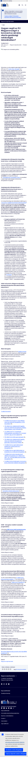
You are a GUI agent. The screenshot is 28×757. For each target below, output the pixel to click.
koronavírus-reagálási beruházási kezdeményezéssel (13, 202)
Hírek (3, 24)
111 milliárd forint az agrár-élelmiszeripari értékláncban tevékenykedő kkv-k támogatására (13, 446)
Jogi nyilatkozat (4, 723)
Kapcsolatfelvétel (5, 710)
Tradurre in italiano (8, 16)
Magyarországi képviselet (7, 661)
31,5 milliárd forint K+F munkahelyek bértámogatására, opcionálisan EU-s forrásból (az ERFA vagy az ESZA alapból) (15, 433)
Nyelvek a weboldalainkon (7, 715)
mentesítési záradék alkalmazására (11, 491)
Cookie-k (3, 718)
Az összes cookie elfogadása (14, 749)
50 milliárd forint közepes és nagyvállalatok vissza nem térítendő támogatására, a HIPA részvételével (14, 422)
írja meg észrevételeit (21, 669)
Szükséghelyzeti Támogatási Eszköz (11, 177)
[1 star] (3, 669)
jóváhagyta (9, 274)
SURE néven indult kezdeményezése (16, 529)
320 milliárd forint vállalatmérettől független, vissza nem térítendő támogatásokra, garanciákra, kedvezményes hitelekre (14, 441)
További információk (6, 411)
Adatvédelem (4, 721)
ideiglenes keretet (22, 351)
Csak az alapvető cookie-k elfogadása (16, 753)
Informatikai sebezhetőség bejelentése (10, 713)
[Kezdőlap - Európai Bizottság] (5, 5)
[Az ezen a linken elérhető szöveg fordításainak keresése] (20, 69)
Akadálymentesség (5, 693)
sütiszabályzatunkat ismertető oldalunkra (14, 742)
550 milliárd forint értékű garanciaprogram (14, 437)
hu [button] (19, 5)
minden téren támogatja (13, 69)
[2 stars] (4, 669)
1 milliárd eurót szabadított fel (18, 582)
